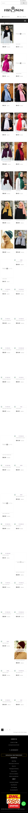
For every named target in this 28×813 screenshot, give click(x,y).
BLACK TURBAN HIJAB (5, 513)
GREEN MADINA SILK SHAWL (20, 437)
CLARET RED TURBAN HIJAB (6, 454)
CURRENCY (23, 0)
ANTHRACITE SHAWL (5, 555)
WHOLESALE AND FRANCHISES (14, 755)
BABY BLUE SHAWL (5, 102)
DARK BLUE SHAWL (5, 672)
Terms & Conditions (14, 773)
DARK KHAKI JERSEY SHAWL (6, 408)
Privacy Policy (14, 771)
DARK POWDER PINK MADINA (6, 701)
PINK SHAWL (18, 102)
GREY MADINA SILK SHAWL (20, 249)
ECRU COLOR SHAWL (19, 701)
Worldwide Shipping (14, 782)
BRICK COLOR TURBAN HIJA (6, 613)
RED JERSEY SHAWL (19, 261)
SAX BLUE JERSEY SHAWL (20, 291)
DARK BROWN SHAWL (19, 672)
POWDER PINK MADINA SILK (20, 320)
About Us (14, 766)
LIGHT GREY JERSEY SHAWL (6, 349)
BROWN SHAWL (18, 525)
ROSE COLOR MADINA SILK (20, 349)
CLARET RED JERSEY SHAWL (6, 190)
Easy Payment (14, 784)
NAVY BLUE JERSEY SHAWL (6, 467)
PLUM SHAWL (18, 467)
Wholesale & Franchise (14, 763)
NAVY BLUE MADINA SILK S (20, 496)
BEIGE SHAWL (4, 278)
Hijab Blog (14, 761)
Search (10, 23)
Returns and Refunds (13, 776)
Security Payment (14, 789)
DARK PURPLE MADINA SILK (6, 320)
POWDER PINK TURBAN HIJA (6, 525)
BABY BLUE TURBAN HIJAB (20, 572)
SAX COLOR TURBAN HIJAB (6, 379)
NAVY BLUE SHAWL (5, 291)
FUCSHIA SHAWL (18, 408)
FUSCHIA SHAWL (5, 73)
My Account (6, 16)
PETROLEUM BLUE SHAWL (6, 249)
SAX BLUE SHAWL (18, 73)
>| (9, 729)
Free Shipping (14, 787)
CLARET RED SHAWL (19, 161)
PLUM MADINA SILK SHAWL (6, 161)
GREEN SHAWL (18, 190)
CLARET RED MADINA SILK (20, 613)
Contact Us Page (13, 742)
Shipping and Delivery (14, 768)
